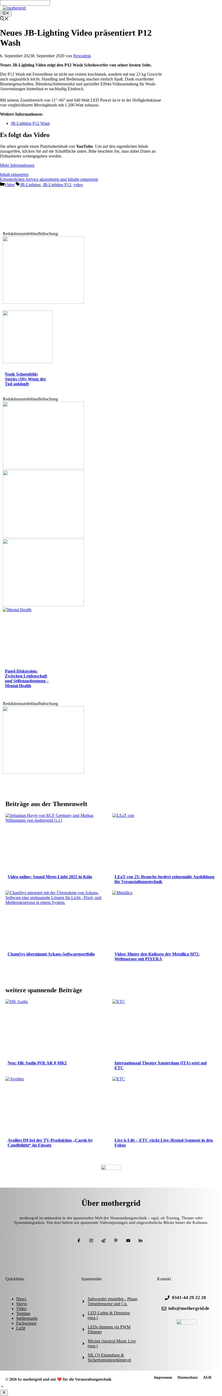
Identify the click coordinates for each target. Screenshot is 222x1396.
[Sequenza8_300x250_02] (43, 605)
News (21, 1299)
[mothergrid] (14, 8)
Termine (23, 1313)
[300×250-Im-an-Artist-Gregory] (43, 302)
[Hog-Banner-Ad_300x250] (43, 772)
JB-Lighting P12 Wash (30, 123)
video (78, 184)
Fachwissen (26, 1323)
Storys (21, 1303)
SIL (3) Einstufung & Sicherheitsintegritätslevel (109, 1357)
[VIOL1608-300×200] (43, 536)
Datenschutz (188, 1377)
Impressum (163, 1377)
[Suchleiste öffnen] (4, 19)
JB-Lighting (30, 184)
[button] (2, 1387)
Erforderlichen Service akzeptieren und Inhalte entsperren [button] (49, 179)
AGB (207, 1377)
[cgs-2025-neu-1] (43, 467)
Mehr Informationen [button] (17, 165)
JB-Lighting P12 (57, 184)
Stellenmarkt (27, 1318)
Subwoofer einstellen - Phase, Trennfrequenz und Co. (113, 1301)
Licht (20, 1328)
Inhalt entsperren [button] (14, 174)
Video (9, 184)
